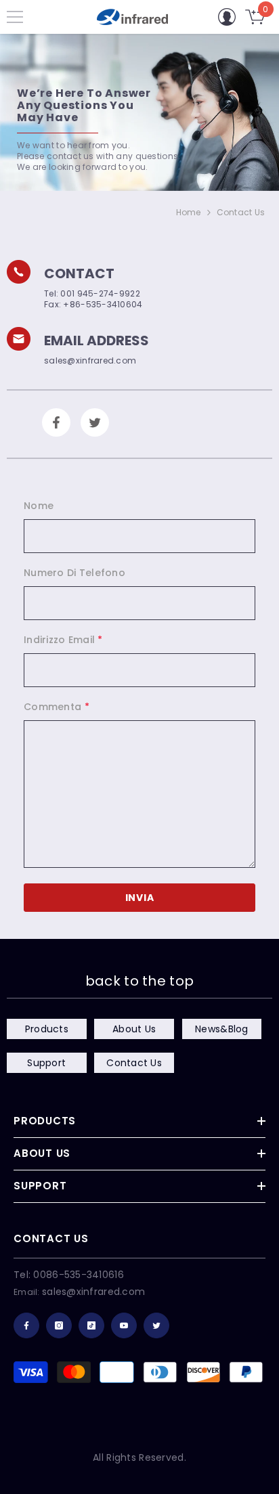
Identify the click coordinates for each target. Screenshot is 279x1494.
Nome (38, 505)
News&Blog (222, 1029)
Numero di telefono (74, 572)
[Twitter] (156, 1325)
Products (46, 1029)
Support (46, 1063)
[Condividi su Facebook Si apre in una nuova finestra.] (56, 422)
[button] (139, 897)
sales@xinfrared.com (93, 1291)
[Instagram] (59, 1325)
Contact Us (134, 1063)
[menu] (15, 17)
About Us (134, 1029)
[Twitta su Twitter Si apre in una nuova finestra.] (95, 422)
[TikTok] (91, 1325)
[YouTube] (124, 1325)
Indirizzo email (63, 639)
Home (188, 212)
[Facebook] (26, 1325)
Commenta (56, 706)
